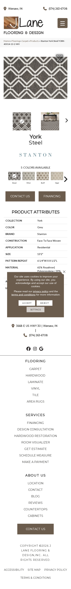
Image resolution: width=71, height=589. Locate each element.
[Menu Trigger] (63, 23)
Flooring (16, 41)
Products (34, 41)
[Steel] (14, 176)
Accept (26, 302)
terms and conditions (23, 294)
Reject (44, 302)
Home (7, 41)
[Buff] (43, 176)
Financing (52, 196)
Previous (5, 119)
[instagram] (35, 349)
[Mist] (28, 176)
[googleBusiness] (41, 349)
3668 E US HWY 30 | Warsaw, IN (37, 326)
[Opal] (57, 176)
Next (65, 119)
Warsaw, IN (15, 8)
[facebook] (28, 349)
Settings (35, 309)
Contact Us (20, 196)
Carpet (25, 41)
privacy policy (40, 291)
